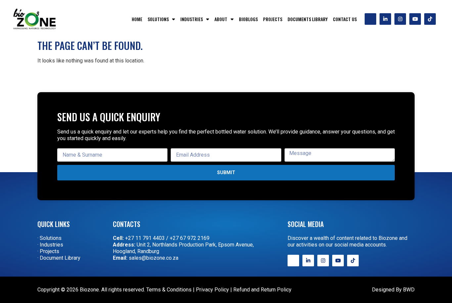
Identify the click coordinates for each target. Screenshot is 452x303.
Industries (191, 19)
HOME (137, 19)
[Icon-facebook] (370, 19)
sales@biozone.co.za (153, 258)
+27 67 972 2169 (189, 238)
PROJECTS (272, 19)
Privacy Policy (212, 289)
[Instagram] (400, 19)
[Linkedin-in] (385, 19)
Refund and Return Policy (262, 289)
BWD (409, 289)
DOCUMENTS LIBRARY (308, 19)
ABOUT (220, 19)
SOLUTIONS (158, 19)
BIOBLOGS (248, 19)
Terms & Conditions (169, 289)
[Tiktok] (430, 19)
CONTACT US (345, 19)
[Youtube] (415, 19)
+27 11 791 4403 (145, 238)
